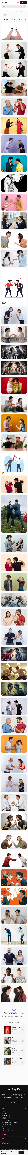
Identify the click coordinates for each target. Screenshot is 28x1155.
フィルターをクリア (20, 1016)
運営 (3, 1138)
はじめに (4, 1134)
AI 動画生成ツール (6, 1117)
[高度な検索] (25, 19)
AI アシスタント (5, 1113)
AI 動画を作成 (15, 11)
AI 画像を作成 (6, 11)
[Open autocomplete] (3, 6)
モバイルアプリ (5, 1128)
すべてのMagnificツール (7, 1130)
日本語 (14, 1102)
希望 (25, 11)
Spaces (3, 1111)
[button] (14, 1102)
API (2, 1126)
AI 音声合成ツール (6, 1119)
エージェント (6, 1124)
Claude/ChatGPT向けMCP (9, 1122)
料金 (18, 2)
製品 (3, 1108)
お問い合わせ (5, 1143)
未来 (21, 11)
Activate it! (21, 1152)
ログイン (23, 2)
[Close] (26, 1153)
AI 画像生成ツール (6, 1115)
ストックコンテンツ (6, 1121)
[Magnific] (14, 1089)
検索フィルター (19, 19)
